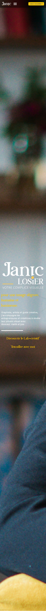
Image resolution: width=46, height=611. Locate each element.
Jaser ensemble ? (36, 4)
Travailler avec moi (23, 347)
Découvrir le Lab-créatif (23, 339)
